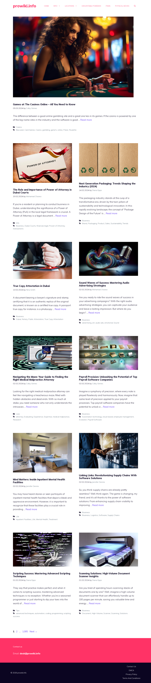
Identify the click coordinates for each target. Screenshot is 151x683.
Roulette (72, 130)
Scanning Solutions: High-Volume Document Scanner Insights (104, 575)
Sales (107, 223)
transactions (18, 228)
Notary (24, 319)
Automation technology (92, 417)
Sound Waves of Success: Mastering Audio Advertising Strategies (104, 284)
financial (40, 226)
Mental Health (42, 519)
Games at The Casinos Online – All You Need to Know (44, 104)
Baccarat (20, 130)
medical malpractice (61, 417)
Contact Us (131, 666)
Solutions (124, 613)
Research (17, 419)
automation (40, 613)
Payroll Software (95, 419)
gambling (46, 130)
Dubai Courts (30, 226)
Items (108, 6)
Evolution (83, 419)
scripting (67, 613)
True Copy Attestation (53, 319)
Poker (65, 130)
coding (48, 613)
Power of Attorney (57, 226)
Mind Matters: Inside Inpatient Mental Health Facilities (39, 481)
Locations (69, 6)
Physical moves (122, 6)
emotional (109, 323)
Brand (84, 223)
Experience (38, 417)
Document (86, 613)
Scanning (115, 613)
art (93, 323)
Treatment (53, 519)
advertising (86, 323)
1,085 (25, 631)
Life (17, 516)
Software (103, 515)
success (16, 616)
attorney (19, 417)
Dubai (18, 319)
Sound (116, 323)
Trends (125, 223)
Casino (19, 127)
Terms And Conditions (131, 678)
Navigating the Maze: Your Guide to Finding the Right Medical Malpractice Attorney (40, 378)
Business (20, 226)
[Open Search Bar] (135, 5)
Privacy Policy (131, 674)
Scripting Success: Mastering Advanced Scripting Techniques (41, 575)
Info (55, 6)
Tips (17, 610)
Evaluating (28, 417)
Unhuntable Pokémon (91, 6)
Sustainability (116, 223)
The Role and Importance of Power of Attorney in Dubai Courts (42, 191)
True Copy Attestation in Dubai (31, 285)
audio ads (100, 323)
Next (33, 631)
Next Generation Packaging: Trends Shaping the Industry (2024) (107, 185)
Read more (86, 119)
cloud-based (108, 417)
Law (18, 414)
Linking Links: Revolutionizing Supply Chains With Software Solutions (108, 477)
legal (46, 226)
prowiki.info (24, 5)
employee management (124, 417)
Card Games (30, 130)
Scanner (106, 613)
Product (101, 223)
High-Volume (97, 613)
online (60, 130)
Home (46, 6)
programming (57, 613)
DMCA (131, 670)
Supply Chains (114, 515)
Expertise (48, 417)
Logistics (94, 515)
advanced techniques (25, 613)
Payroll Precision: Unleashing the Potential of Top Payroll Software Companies (108, 378)
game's (54, 130)
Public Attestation (36, 319)
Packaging (92, 223)
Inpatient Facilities (23, 519)
